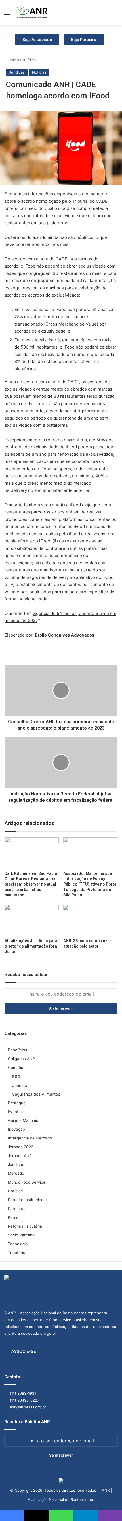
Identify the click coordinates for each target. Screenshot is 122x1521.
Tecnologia (18, 1244)
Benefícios (17, 1050)
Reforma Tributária (25, 1226)
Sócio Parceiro (21, 1235)
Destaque (17, 1103)
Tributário (16, 1252)
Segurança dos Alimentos (36, 1094)
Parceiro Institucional (27, 1199)
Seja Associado (37, 39)
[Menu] (7, 14)
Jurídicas (30, 59)
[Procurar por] (115, 14)
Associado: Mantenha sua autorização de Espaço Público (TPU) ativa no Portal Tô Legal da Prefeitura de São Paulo (90, 884)
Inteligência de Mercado (30, 1138)
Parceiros (16, 1208)
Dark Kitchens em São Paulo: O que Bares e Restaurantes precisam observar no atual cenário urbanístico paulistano (31, 884)
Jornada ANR (20, 1155)
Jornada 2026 (20, 1147)
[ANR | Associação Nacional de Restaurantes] (31, 12)
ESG (16, 1076)
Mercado (16, 1173)
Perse (13, 1217)
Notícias (39, 72)
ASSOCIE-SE (23, 1351)
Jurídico (19, 1085)
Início (14, 59)
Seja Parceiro (83, 39)
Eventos (15, 1111)
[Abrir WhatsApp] (107, 1506)
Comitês (15, 1067)
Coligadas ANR (21, 1058)
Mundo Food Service (26, 1182)
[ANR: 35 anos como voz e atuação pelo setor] (90, 920)
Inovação (16, 1129)
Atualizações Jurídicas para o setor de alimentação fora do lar (31, 946)
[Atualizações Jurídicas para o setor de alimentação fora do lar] (32, 920)
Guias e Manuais (23, 1120)
